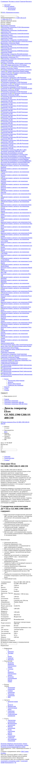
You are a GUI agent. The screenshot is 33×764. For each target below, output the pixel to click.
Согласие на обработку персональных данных (12, 672)
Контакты (29, 1)
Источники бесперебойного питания (12, 153)
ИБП (9, 697)
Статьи (6, 388)
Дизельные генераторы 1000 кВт (14, 402)
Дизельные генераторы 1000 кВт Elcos (15, 404)
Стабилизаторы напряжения (9, 363)
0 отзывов (6, 428)
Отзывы (6, 390)
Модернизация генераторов (12, 724)
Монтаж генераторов (11, 727)
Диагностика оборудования (16, 380)
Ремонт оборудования (14, 383)
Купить (3, 451)
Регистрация (11, 9)
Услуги (6, 379)
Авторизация (12, 8)
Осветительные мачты (7, 343)
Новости (6, 387)
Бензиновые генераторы (8, 25)
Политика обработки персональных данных (12, 665)
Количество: (4, 444)
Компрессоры (12, 706)
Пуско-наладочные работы (11, 731)
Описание (7, 456)
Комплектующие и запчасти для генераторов (14, 164)
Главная (6, 399)
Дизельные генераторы (8, 76)
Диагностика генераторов (12, 721)
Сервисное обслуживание (15, 385)
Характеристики (9, 458)
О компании (4, 1)
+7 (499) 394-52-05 (20, 18)
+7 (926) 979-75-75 (6, 19)
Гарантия (22, 1)
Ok (15, 762)
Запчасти (10, 382)
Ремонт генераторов (11, 735)
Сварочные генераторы (8, 352)
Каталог (6, 24)
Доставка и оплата (14, 1)
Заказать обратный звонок (8, 21)
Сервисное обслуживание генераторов (12, 739)
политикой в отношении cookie (10, 761)
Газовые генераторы (7, 61)
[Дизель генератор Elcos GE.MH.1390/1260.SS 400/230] (16, 423)
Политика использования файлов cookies (13, 747)
